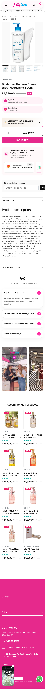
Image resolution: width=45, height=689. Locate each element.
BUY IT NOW (22, 140)
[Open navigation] (6, 5)
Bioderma (8, 79)
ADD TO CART (29, 133)
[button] (8, 676)
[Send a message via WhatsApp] (40, 679)
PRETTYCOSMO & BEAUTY (24, 681)
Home (4, 16)
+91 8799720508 (12, 641)
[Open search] (34, 4)
